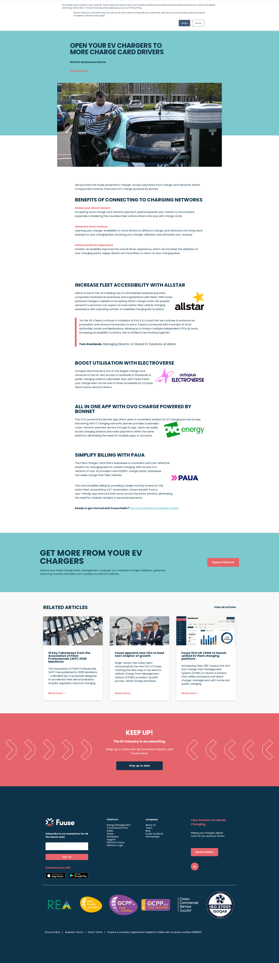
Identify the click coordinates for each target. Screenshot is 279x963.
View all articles (225, 607)
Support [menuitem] (111, 839)
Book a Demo (204, 852)
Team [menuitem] (149, 828)
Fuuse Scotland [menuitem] (154, 833)
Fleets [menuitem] (110, 833)
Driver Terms (95, 932)
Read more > (56, 693)
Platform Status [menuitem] (116, 842)
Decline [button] (198, 23)
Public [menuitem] (110, 830)
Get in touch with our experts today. (154, 508)
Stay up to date (139, 766)
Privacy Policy (52, 932)
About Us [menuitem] (151, 825)
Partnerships (79, 71)
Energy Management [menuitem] (119, 825)
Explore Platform (223, 562)
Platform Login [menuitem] (115, 845)
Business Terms (74, 932)
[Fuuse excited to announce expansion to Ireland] (73, 658)
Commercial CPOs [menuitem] (117, 828)
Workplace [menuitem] (113, 836)
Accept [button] (184, 23)
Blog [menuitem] (148, 830)
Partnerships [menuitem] (153, 836)
